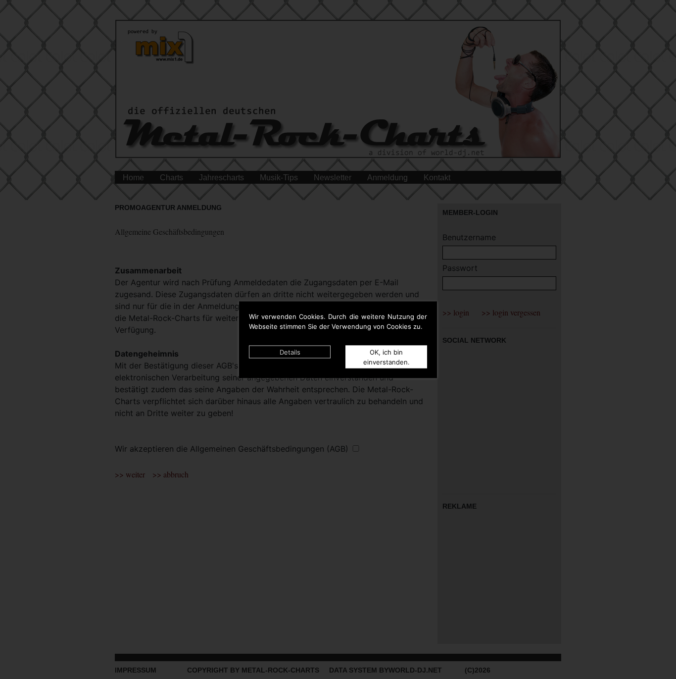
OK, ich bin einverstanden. (386, 357)
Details (290, 352)
